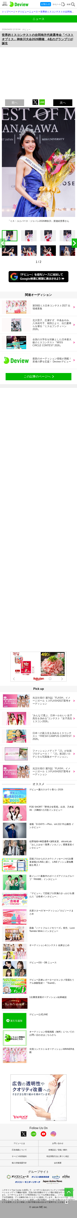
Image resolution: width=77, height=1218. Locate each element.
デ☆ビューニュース (28, 11)
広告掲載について (19, 1150)
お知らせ (45, 4)
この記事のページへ (37, 376)
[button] (74, 243)
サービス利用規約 (19, 1156)
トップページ (8, 11)
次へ (63, 102)
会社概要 (57, 1163)
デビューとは (19, 1143)
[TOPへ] (68, 1192)
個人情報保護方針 (19, 1163)
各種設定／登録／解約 (57, 1150)
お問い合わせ (57, 1143)
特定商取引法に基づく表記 (58, 1156)
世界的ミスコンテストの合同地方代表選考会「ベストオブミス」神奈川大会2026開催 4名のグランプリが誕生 (38, 39)
